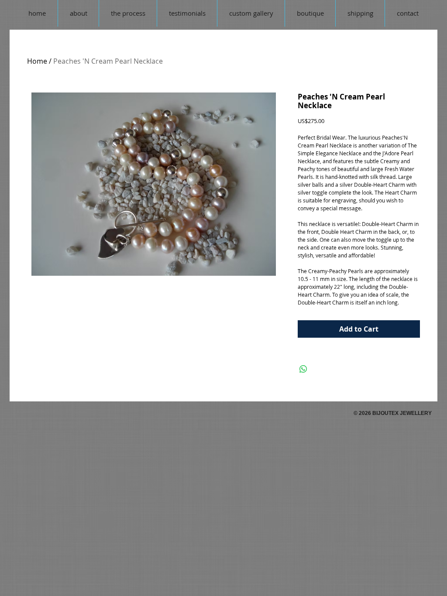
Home (37, 61)
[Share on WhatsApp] (303, 369)
